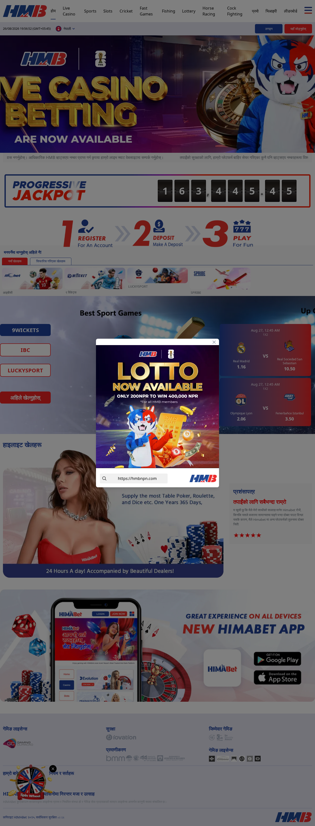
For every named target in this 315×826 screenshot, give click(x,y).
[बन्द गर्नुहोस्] (214, 342)
